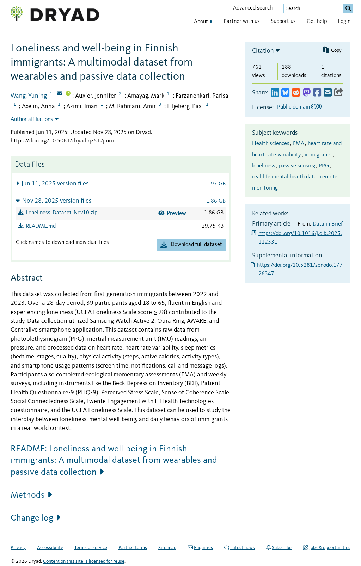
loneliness (263, 166)
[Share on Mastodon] (306, 93)
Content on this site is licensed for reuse (83, 561)
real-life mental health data (284, 177)
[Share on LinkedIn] (275, 93)
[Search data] (348, 8)
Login (344, 21)
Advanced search (253, 8)
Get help (317, 21)
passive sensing (297, 166)
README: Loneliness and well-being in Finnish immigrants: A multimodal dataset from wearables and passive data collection (114, 460)
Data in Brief (328, 224)
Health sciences (270, 144)
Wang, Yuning (29, 96)
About (201, 22)
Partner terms (132, 547)
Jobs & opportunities (329, 547)
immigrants (318, 155)
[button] (121, 183)
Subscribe (282, 547)
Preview (176, 213)
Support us (283, 21)
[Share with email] (328, 93)
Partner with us (242, 21)
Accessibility (50, 547)
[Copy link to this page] (338, 93)
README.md (41, 226)
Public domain (293, 107)
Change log (32, 518)
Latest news (242, 547)
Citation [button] (263, 51)
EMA (298, 144)
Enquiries (203, 547)
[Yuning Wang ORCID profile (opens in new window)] (68, 94)
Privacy (18, 547)
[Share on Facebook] (317, 93)
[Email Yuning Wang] (59, 94)
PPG (324, 166)
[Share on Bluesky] (285, 93)
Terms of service (90, 547)
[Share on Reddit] (296, 93)
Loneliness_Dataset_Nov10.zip (61, 213)
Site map (167, 547)
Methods (28, 495)
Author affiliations (32, 119)
